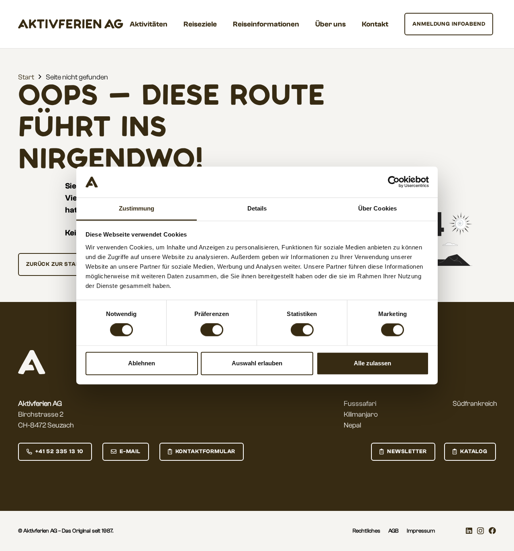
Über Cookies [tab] (377, 208)
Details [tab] (257, 208)
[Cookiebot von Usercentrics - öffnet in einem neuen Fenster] (394, 182)
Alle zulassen (372, 363)
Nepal (352, 425)
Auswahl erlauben (257, 363)
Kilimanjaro (361, 414)
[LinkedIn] (469, 530)
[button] (174, 24)
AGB (393, 531)
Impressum (421, 531)
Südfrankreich (475, 403)
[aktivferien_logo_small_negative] (31, 362)
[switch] (211, 330)
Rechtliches (366, 531)
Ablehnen (141, 363)
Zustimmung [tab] (137, 208)
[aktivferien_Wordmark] (70, 24)
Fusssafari (360, 403)
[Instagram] (480, 531)
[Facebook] (492, 530)
